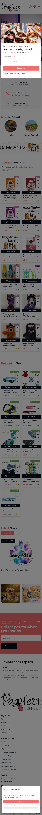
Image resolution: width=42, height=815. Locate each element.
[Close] (38, 26)
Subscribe (21, 68)
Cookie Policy (18, 797)
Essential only (21, 810)
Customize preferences (21, 806)
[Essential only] (37, 789)
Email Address (8, 57)
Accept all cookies (21, 802)
